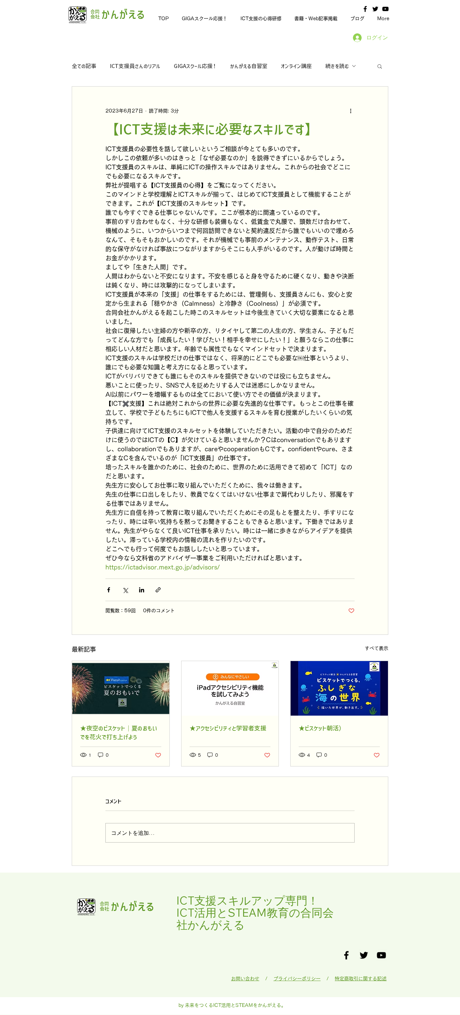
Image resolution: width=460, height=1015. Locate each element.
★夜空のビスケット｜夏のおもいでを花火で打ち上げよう (118, 732)
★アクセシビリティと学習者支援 (228, 728)
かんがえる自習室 (248, 66)
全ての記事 (84, 66)
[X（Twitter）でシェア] (125, 590)
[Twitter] (375, 9)
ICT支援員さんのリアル (135, 66)
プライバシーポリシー (297, 978)
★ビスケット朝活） (322, 728)
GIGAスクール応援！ (195, 66)
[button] (379, 66)
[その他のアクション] (351, 111)
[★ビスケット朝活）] (339, 688)
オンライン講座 (296, 66)
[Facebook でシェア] (108, 590)
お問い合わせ (245, 978)
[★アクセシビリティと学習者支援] (230, 688)
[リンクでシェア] (158, 590)
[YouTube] (385, 9)
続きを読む (337, 66)
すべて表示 (376, 648)
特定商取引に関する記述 (361, 978)
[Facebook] (365, 9)
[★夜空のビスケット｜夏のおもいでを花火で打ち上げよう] (120, 688)
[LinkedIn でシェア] (141, 590)
